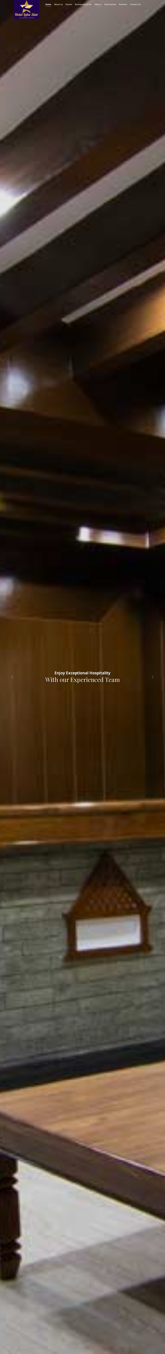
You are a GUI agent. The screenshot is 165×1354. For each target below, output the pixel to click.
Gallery (98, 4)
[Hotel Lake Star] (26, 9)
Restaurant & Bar (83, 4)
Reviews (123, 4)
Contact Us (135, 4)
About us (58, 4)
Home (48, 4)
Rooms (69, 4)
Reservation (110, 4)
